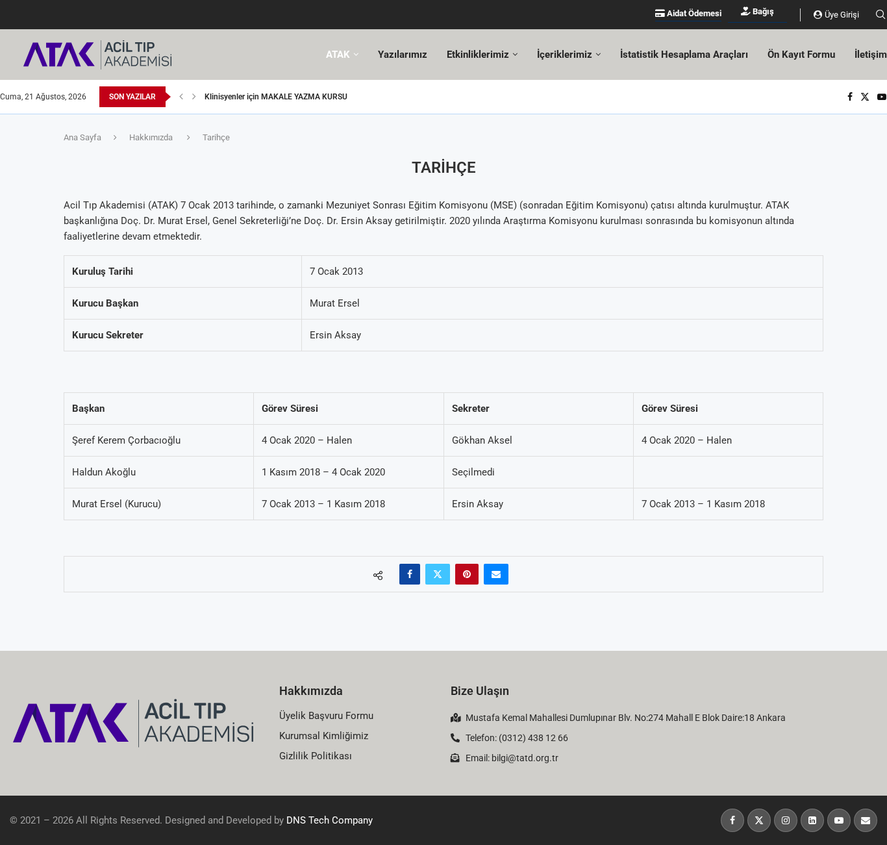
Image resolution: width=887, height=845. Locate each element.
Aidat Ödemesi (693, 13)
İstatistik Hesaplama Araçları (684, 54)
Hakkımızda (151, 137)
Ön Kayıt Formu (801, 54)
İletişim (871, 54)
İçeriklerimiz (564, 54)
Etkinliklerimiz (478, 54)
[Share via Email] (496, 574)
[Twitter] (865, 97)
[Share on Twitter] (437, 574)
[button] (181, 96)
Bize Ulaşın (480, 691)
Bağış (762, 11)
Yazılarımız (402, 54)
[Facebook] (850, 97)
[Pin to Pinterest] (467, 574)
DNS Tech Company (329, 820)
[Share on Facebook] (409, 574)
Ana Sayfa (82, 137)
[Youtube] (882, 97)
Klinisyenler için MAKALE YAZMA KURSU (276, 96)
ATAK (338, 54)
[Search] (880, 15)
